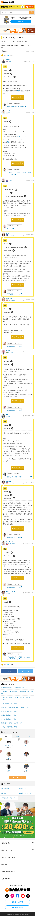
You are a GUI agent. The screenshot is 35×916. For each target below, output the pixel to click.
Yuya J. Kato (9, 758)
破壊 (18, 136)
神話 (4, 91)
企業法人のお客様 (17, 902)
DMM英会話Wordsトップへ (8, 798)
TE (26, 770)
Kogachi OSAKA (26, 758)
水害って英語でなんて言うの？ (9, 715)
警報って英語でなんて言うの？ (9, 703)
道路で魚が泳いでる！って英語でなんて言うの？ (14, 687)
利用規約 (3, 793)
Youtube (9, 229)
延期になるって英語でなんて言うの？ (11, 723)
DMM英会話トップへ (25, 793)
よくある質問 (22, 788)
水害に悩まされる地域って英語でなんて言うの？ (14, 707)
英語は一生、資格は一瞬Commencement (18, 477)
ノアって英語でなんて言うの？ (9, 719)
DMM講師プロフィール (13, 294)
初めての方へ (5, 788)
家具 (8, 142)
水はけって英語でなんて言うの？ (10, 727)
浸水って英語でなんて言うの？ (9, 711)
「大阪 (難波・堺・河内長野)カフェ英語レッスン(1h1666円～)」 (19, 658)
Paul (26, 746)
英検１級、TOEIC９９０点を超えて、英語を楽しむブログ (19, 174)
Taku (8, 770)
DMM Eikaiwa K (9, 746)
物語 (18, 91)
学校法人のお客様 (17, 907)
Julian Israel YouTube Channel (15, 106)
